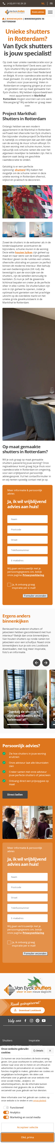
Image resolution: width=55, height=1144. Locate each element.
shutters (20, 170)
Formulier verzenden (35, 596)
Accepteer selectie (27, 1127)
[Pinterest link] (37, 1020)
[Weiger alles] (50, 1051)
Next (46, 662)
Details (39, 1050)
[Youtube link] (44, 1020)
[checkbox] (12, 1107)
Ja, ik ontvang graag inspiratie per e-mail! (23, 586)
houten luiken (24, 252)
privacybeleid (39, 1100)
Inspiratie (34, 1040)
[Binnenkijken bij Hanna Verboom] (25, 699)
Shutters (7, 1040)
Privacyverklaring (33, 575)
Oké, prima (27, 1137)
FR (51, 3)
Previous (36, 662)
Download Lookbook (30, 1010)
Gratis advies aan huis (38, 12)
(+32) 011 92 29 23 (16, 3)
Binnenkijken (14, 18)
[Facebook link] (25, 1020)
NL (43, 3)
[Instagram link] (31, 1020)
